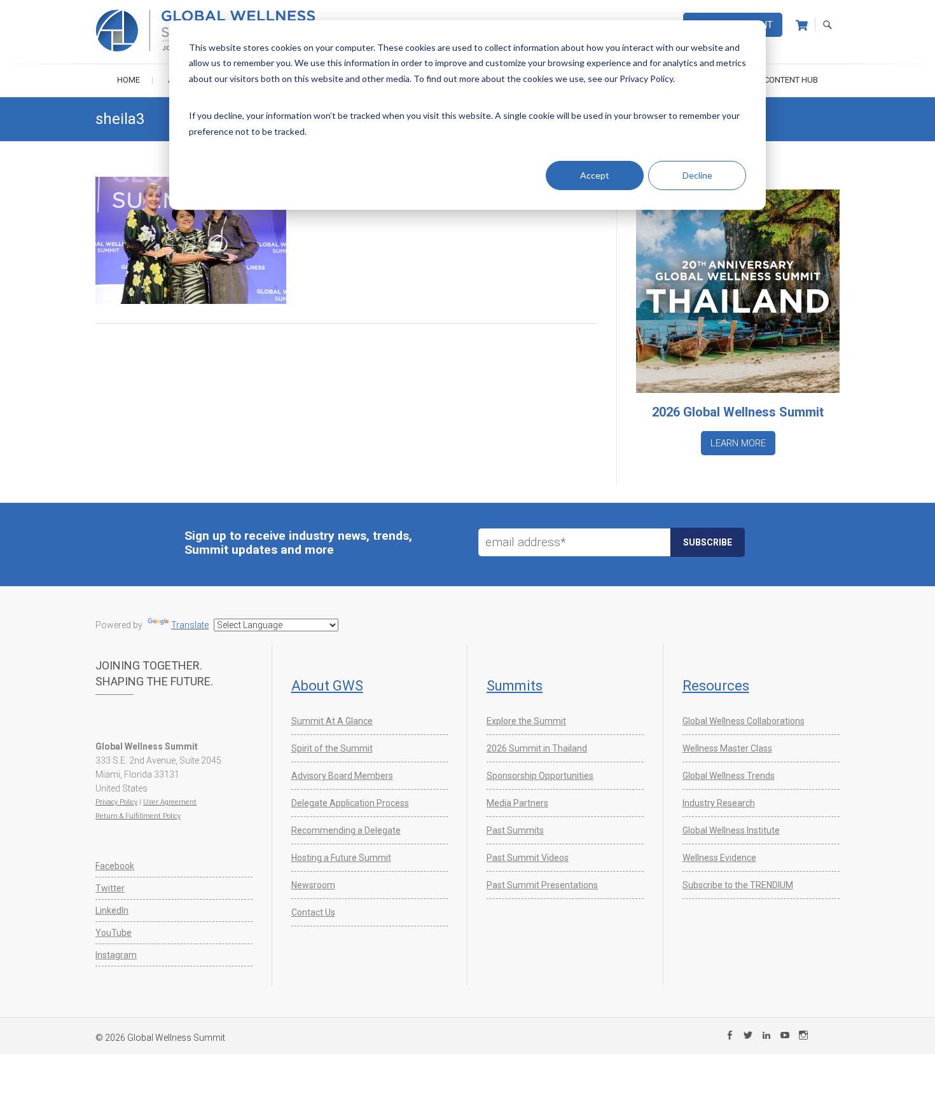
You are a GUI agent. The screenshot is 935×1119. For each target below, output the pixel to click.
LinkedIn (111, 910)
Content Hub (791, 80)
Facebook (114, 866)
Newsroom (313, 885)
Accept (594, 175)
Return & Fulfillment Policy (138, 816)
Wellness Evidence (719, 858)
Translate (190, 625)
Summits (515, 686)
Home (128, 80)
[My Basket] (802, 25)
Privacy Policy (116, 802)
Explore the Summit (526, 721)
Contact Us (313, 912)
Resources (715, 686)
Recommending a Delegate (346, 830)
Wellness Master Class (727, 748)
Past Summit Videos (528, 858)
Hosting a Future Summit (341, 858)
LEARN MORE (738, 443)
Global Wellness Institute (731, 830)
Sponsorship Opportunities (540, 776)
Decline (697, 175)
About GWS (327, 686)
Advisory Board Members (342, 776)
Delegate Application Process (350, 803)
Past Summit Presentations (542, 885)
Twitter (110, 888)
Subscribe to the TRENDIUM (737, 885)
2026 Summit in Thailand (537, 748)
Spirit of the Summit (332, 748)
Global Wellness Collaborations (743, 721)
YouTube (113, 933)
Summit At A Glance (332, 721)
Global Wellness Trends (728, 776)
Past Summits (515, 830)
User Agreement (170, 802)
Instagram (116, 955)
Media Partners (517, 803)
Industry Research (718, 803)
